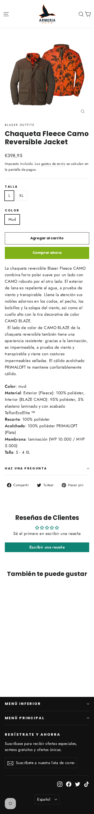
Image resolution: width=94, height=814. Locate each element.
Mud (12, 219)
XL (21, 195)
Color (12, 210)
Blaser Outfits (20, 125)
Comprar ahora (47, 252)
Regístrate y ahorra (32, 734)
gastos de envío (53, 163)
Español (44, 799)
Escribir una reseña (47, 547)
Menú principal (25, 718)
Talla (11, 186)
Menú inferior (23, 703)
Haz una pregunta (26, 468)
